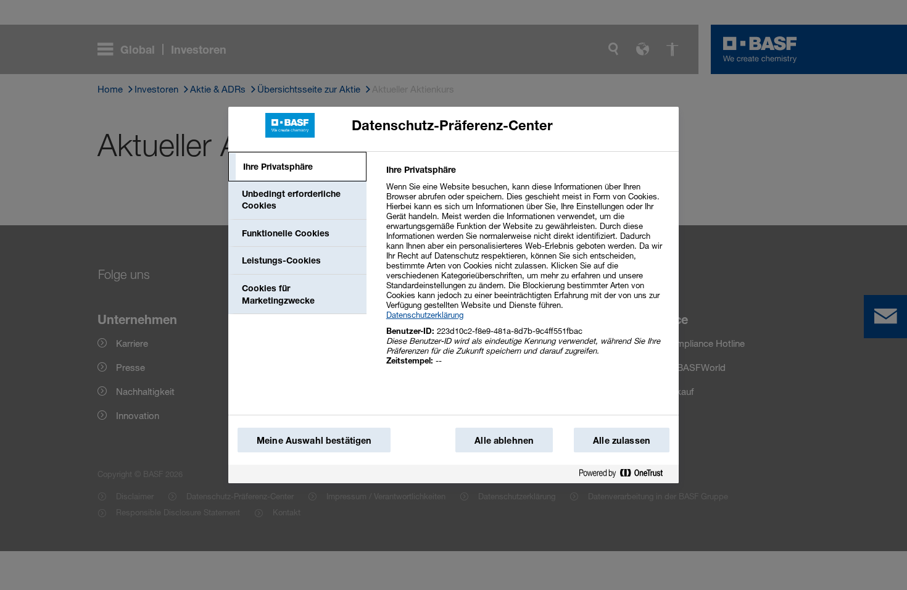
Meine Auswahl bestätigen (314, 440)
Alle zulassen (621, 440)
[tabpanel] (527, 272)
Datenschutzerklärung (424, 315)
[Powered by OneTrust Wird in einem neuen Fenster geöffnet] (626, 473)
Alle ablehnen (504, 440)
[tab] (297, 166)
